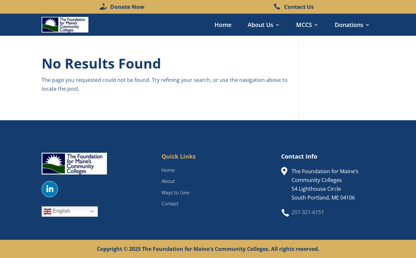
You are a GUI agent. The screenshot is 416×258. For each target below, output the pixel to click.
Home (222, 25)
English (60, 211)
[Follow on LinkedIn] (50, 189)
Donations (349, 25)
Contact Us (299, 6)
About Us (260, 25)
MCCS (304, 25)
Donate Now (127, 6)
